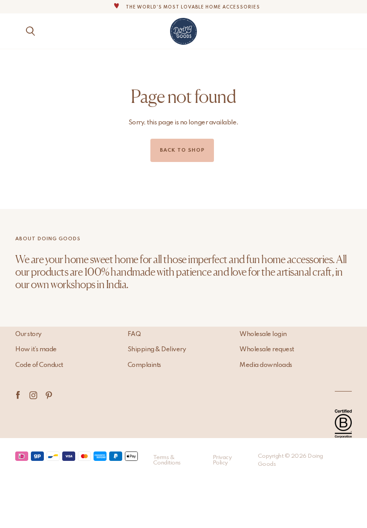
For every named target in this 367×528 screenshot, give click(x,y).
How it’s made (36, 349)
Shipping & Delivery (157, 349)
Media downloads (265, 365)
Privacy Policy (222, 460)
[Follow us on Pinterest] (49, 395)
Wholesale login (263, 334)
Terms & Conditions (167, 460)
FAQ (134, 334)
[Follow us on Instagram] (33, 395)
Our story (28, 334)
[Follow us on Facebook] (18, 395)
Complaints (144, 365)
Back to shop (182, 150)
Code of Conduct (39, 365)
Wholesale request (266, 349)
